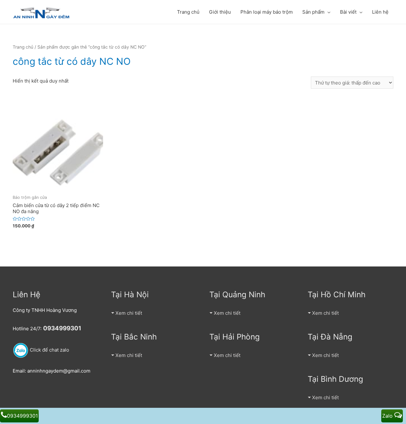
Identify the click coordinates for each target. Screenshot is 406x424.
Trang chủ (188, 12)
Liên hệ (380, 12)
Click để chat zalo (49, 350)
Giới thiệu (220, 12)
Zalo (388, 416)
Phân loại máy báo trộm (266, 12)
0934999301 (22, 416)
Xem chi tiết (128, 313)
